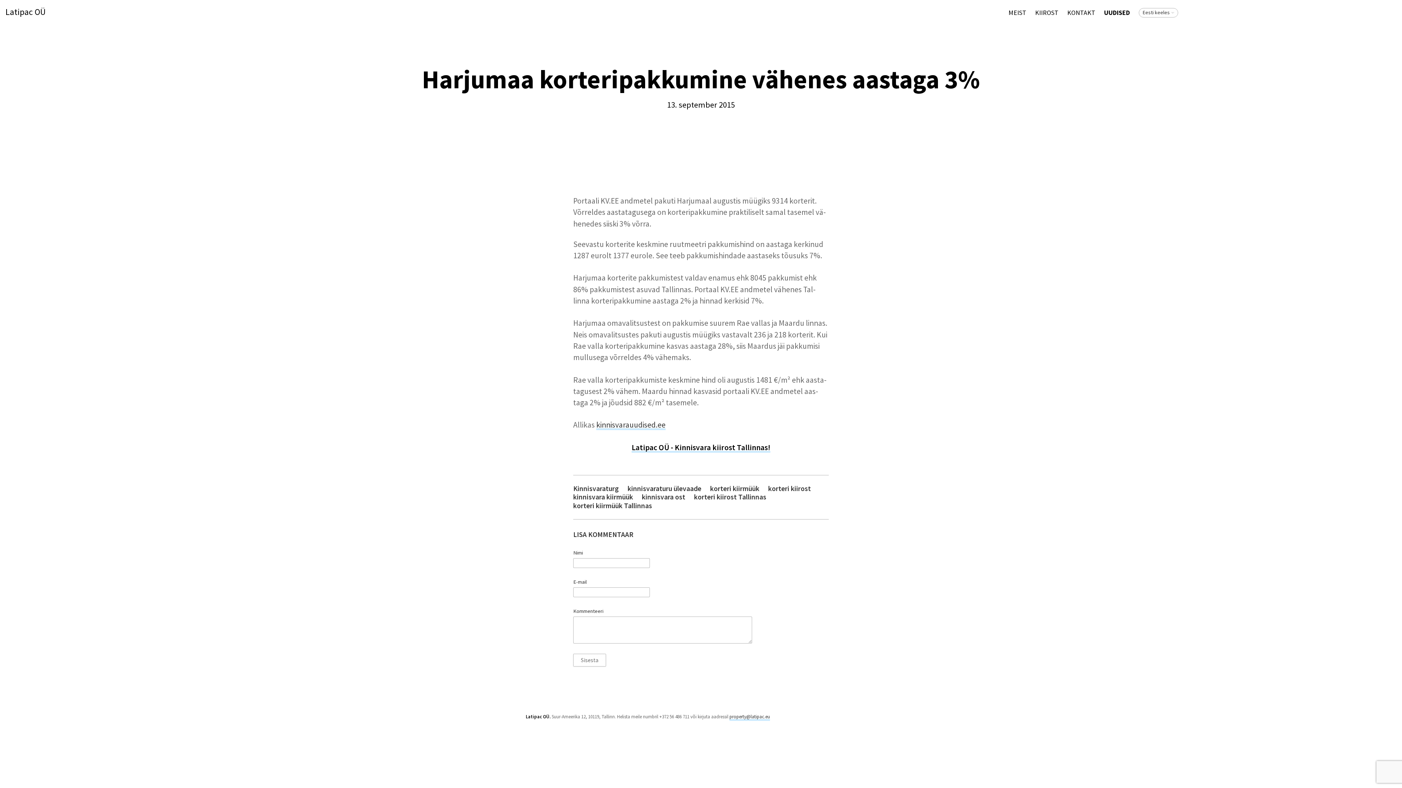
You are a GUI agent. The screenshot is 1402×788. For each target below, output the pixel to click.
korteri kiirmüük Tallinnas (612, 506)
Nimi (578, 552)
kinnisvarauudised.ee (631, 425)
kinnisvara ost (663, 497)
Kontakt (1081, 12)
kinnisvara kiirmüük (603, 497)
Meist (1017, 12)
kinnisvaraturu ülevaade (664, 488)
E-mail (580, 582)
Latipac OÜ (25, 12)
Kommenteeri (588, 611)
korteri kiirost (789, 488)
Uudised (1117, 12)
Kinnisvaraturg (596, 488)
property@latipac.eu (749, 717)
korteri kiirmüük (734, 488)
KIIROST (1046, 12)
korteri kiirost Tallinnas (730, 497)
